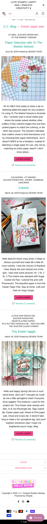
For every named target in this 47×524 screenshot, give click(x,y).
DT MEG (12, 35)
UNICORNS (23, 183)
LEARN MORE (23, 159)
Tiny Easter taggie (23, 331)
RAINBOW (38, 180)
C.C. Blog (20, 19)
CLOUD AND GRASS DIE (23, 316)
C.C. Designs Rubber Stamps (10, 13)
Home (14, 19)
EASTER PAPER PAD (28, 35)
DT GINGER (29, 177)
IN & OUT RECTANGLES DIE (15, 324)
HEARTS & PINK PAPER (23, 321)
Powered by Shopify (23, 496)
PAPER (28, 180)
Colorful (23, 187)
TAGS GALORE (37, 324)
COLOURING (17, 177)
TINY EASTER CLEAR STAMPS (23, 326)
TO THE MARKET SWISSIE (23, 37)
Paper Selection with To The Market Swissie (23, 44)
